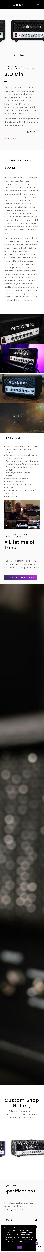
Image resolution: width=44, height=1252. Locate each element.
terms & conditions (21, 1242)
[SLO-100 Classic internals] (22, 373)
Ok (19, 1247)
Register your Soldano (21, 577)
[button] (14, 55)
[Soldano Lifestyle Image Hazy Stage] (22, 432)
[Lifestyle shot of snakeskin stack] (22, 343)
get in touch (17, 1209)
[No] (34, 1227)
